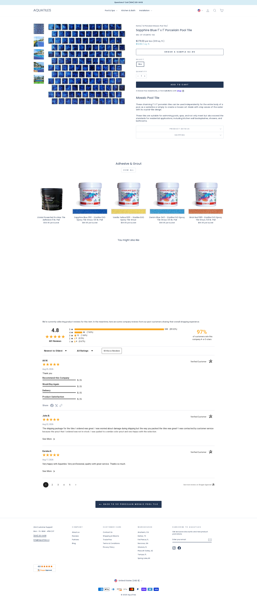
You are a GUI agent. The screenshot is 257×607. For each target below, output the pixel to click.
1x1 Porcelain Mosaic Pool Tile (155, 26)
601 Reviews (58, 341)
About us (76, 532)
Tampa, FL (142, 554)
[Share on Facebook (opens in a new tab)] (52, 406)
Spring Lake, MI (144, 558)
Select (140, 59)
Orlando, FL (142, 547)
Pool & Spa (110, 10)
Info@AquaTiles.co (41, 540)
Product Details (180, 129)
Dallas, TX (142, 536)
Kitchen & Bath (128, 10)
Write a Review (112, 350)
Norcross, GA (143, 543)
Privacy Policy (108, 547)
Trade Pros (107, 540)
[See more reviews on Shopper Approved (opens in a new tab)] (60, 406)
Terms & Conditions (111, 543)
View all (128, 170)
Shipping (180, 135)
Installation (144, 10)
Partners (75, 540)
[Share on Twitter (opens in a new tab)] (56, 406)
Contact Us (108, 532)
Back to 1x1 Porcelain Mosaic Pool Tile (130, 504)
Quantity (141, 72)
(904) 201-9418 (39, 536)
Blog (74, 543)
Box (140, 64)
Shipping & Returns (111, 536)
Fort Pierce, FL (143, 540)
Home (138, 26)
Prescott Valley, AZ (145, 551)
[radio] (128, 329)
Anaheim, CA (143, 532)
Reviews (75, 536)
